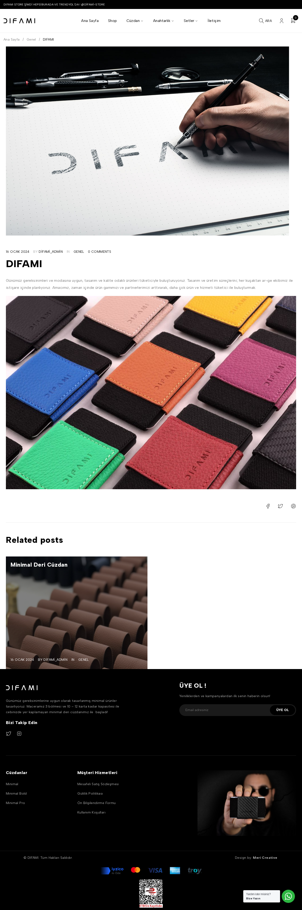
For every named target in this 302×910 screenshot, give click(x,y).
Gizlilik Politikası (90, 794)
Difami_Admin (51, 252)
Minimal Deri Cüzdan (39, 564)
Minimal (12, 784)
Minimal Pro (15, 803)
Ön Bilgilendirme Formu (96, 803)
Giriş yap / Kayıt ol (281, 21)
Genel (31, 40)
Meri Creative (265, 858)
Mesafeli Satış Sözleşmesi (98, 784)
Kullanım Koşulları (91, 812)
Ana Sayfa (12, 40)
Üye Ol (282, 710)
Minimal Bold (16, 794)
